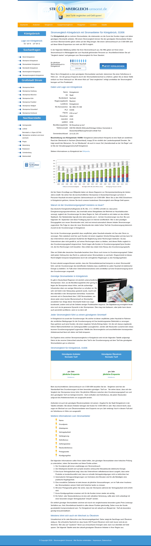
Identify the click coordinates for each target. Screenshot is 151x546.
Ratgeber (81, 25)
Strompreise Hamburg (29, 91)
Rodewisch (26, 149)
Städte (104, 25)
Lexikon (93, 25)
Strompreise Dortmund (29, 113)
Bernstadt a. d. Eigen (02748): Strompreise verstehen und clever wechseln (33, 135)
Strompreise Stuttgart (29, 106)
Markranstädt (26, 156)
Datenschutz (106, 540)
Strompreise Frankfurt (29, 102)
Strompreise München (29, 95)
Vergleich (49, 25)
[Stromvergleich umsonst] (75, 12)
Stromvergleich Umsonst (63, 540)
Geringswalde (26, 125)
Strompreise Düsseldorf (30, 109)
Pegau (24, 141)
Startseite (24, 25)
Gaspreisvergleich (65, 25)
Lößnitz (24, 129)
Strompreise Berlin (28, 87)
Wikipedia (86, 151)
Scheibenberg (26, 152)
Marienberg (26, 145)
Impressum (97, 540)
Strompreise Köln (28, 98)
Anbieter (36, 25)
